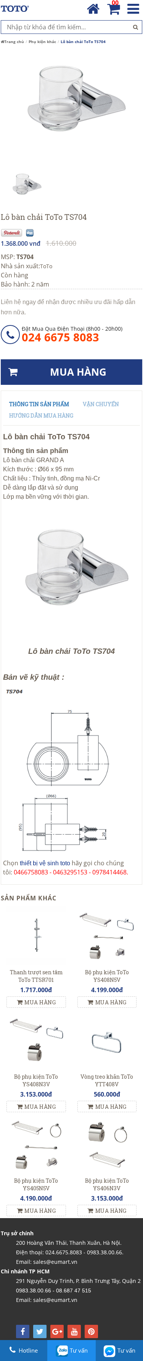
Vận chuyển (101, 404)
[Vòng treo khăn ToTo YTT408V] (107, 1038)
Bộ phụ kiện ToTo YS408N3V (36, 1080)
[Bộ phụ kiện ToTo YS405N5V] (36, 1142)
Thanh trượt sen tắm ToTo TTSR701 (36, 976)
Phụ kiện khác (42, 41)
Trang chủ (14, 41)
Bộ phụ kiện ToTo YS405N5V (36, 1184)
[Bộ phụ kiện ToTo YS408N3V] (36, 1038)
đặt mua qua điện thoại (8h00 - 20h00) (72, 334)
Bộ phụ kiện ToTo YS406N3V (107, 1184)
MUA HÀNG (78, 372)
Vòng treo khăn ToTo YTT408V (106, 1080)
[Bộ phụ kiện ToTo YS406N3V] (107, 1142)
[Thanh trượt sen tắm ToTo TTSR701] (36, 934)
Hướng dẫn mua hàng (41, 415)
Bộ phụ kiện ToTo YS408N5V (107, 976)
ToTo (46, 266)
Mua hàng (40, 1002)
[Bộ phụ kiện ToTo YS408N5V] (107, 934)
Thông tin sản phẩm (39, 404)
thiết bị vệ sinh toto (45, 863)
